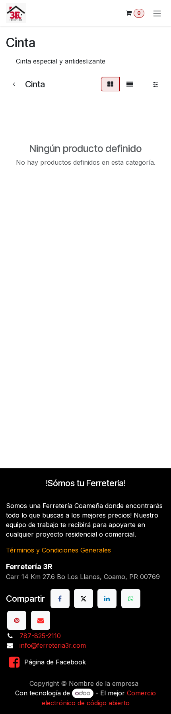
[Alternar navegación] (157, 13)
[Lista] (130, 84)
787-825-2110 (40, 636)
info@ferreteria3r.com (52, 645)
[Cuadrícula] (110, 84)
